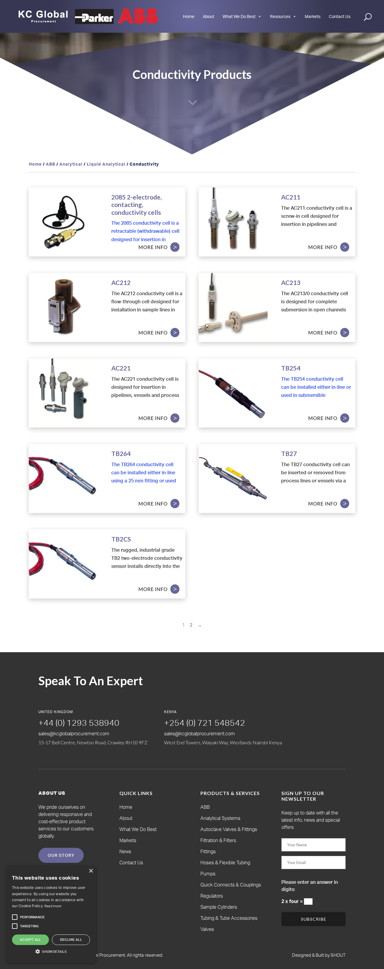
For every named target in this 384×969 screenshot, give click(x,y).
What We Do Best (239, 16)
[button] (32, 917)
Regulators (211, 896)
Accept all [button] (30, 940)
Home (188, 16)
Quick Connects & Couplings (230, 885)
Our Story (61, 855)
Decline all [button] (71, 940)
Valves (207, 929)
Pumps (207, 874)
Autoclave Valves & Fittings (228, 829)
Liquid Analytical (106, 163)
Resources (280, 16)
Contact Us (339, 16)
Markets (312, 16)
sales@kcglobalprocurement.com (73, 733)
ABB (50, 163)
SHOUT (338, 955)
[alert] (51, 914)
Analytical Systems (220, 818)
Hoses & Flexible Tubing (225, 863)
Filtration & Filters (218, 840)
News (125, 851)
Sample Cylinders (218, 907)
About (208, 16)
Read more (53, 906)
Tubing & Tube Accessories (228, 918)
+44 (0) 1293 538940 (78, 722)
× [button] (90, 871)
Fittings (208, 851)
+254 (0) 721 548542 (204, 722)
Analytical (70, 163)
